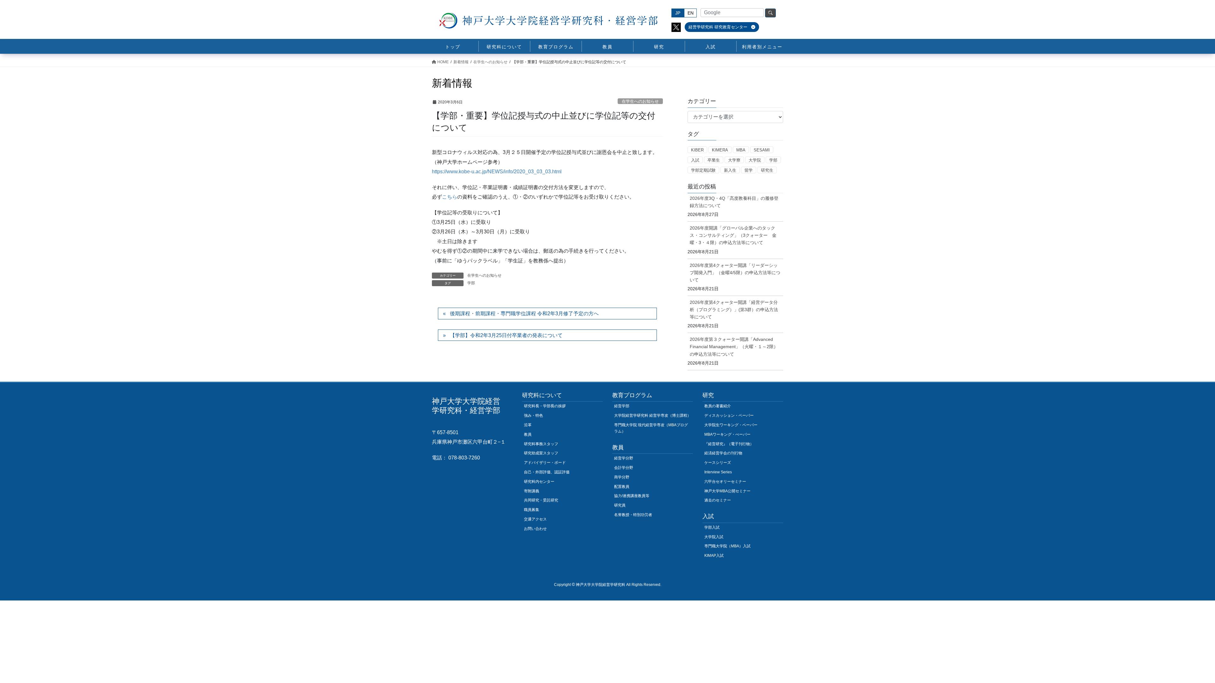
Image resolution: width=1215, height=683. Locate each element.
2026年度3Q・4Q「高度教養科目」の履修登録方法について (734, 202)
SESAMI (762, 150)
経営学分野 (623, 458)
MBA (740, 150)
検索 (770, 13)
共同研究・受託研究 (541, 500)
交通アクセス (535, 519)
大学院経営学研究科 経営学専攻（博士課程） (652, 415)
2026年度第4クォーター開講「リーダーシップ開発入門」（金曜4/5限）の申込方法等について (735, 272)
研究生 (767, 170)
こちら (449, 197)
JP (677, 12)
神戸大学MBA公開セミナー (727, 491)
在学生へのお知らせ (640, 101)
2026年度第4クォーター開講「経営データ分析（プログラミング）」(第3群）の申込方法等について (734, 309)
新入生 (730, 170)
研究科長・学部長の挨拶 (545, 406)
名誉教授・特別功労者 (633, 515)
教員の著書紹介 (717, 406)
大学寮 (734, 160)
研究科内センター (539, 481)
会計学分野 (623, 467)
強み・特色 (533, 415)
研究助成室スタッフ (541, 453)
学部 (471, 283)
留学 (749, 170)
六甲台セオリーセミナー (725, 481)
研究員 (620, 505)
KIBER (697, 150)
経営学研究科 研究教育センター (718, 27)
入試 (695, 160)
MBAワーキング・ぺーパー (727, 434)
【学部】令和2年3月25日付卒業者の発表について (506, 335)
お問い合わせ (535, 528)
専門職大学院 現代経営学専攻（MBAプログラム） (651, 428)
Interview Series (718, 472)
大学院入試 (713, 537)
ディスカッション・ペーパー (729, 415)
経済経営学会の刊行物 (723, 453)
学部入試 (712, 527)
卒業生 (713, 160)
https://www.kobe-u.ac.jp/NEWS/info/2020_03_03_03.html (497, 171)
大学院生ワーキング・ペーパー (730, 425)
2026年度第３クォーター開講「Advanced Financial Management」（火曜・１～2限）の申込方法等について (734, 346)
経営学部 (621, 406)
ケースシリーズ (717, 462)
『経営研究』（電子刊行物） (729, 444)
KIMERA (720, 150)
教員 (528, 434)
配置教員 (621, 486)
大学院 (755, 160)
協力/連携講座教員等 (631, 496)
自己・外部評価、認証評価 (547, 472)
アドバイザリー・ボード (545, 462)
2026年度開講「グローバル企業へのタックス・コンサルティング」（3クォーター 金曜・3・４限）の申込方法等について (733, 235)
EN (691, 12)
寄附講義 (531, 491)
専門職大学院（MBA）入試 (727, 546)
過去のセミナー (717, 500)
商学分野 (621, 477)
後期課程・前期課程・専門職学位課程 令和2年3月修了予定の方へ (524, 313)
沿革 (528, 425)
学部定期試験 (703, 170)
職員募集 (531, 510)
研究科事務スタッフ (541, 444)
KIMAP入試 (714, 555)
